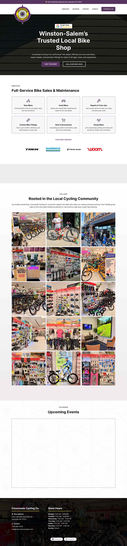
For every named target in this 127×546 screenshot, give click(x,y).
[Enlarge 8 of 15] (78, 284)
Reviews (76, 9)
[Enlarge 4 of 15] (43, 249)
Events (95, 9)
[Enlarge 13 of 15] (43, 354)
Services (65, 9)
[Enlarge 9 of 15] (113, 284)
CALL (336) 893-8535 (74, 64)
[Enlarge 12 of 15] (113, 319)
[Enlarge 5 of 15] (78, 249)
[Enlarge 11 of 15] (78, 319)
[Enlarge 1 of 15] (43, 215)
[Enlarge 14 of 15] (78, 354)
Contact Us (108, 9)
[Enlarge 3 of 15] (113, 215)
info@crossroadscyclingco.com (22, 529)
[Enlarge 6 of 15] (113, 249)
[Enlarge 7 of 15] (43, 284)
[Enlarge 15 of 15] (113, 354)
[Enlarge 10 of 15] (43, 319)
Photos (86, 9)
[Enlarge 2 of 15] (78, 215)
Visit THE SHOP (50, 64)
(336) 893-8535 (17, 526)
